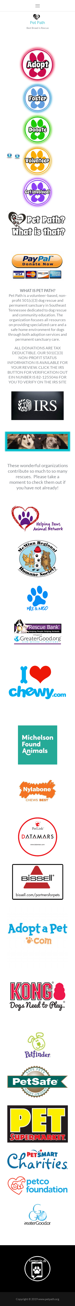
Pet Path (37, 22)
